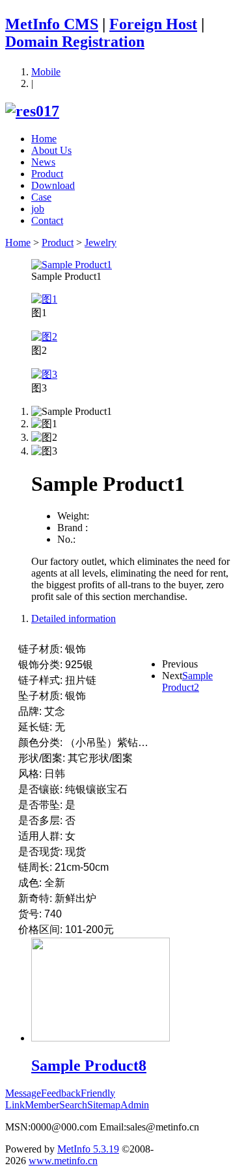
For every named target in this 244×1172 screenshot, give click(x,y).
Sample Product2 (187, 681)
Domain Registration (74, 41)
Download (53, 185)
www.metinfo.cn (63, 1160)
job (37, 208)
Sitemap (103, 1104)
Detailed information (73, 618)
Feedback (61, 1093)
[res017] (32, 111)
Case (41, 197)
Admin (134, 1104)
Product (47, 173)
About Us (51, 150)
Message (23, 1093)
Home (44, 138)
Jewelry (100, 242)
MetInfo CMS (51, 24)
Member (42, 1104)
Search (73, 1104)
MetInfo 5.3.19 (88, 1148)
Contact (47, 220)
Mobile (46, 71)
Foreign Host (153, 24)
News (43, 162)
